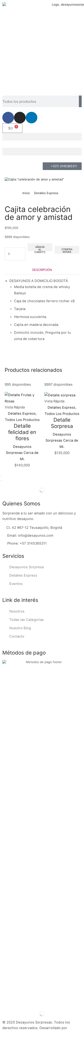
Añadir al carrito (39, 248)
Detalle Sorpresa (62, 423)
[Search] (80, 101)
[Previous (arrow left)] (0, 480)
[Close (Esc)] (0, 476)
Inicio (26, 193)
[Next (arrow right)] (2, 480)
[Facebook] (8, 117)
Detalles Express (46, 193)
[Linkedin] (31, 117)
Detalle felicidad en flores (22, 432)
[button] (42, 137)
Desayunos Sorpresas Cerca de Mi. (22, 453)
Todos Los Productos (22, 420)
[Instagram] (20, 117)
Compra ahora (66, 251)
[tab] (42, 270)
